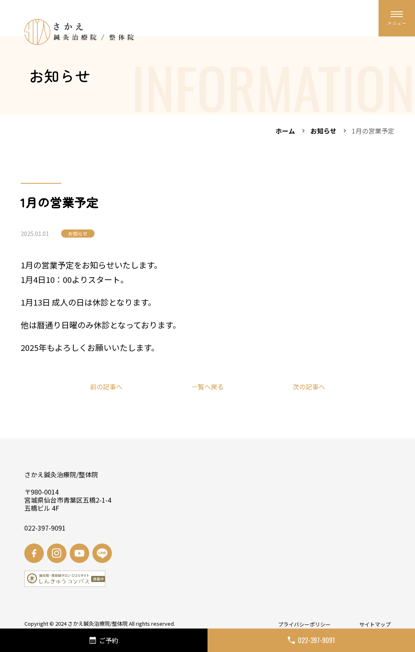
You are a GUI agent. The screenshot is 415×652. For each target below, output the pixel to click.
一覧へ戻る (207, 386)
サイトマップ (375, 624)
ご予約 (108, 640)
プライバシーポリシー (304, 624)
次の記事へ (309, 386)
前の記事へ (106, 386)
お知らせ (323, 131)
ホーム (285, 131)
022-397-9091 (316, 640)
